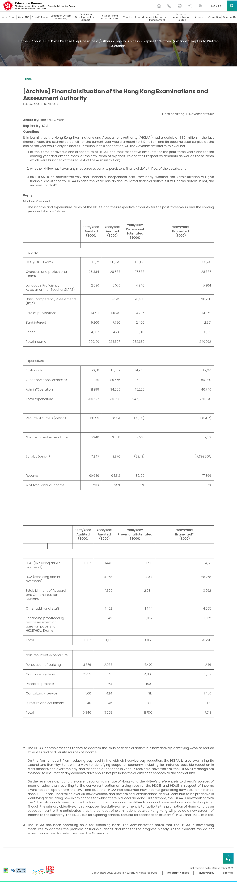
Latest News (8, 17)
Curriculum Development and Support (85, 17)
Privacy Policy (206, 873)
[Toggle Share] (190, 5)
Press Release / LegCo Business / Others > (82, 41)
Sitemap (228, 873)
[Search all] (232, 6)
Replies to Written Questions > (167, 41)
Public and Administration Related (181, 17)
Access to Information (208, 17)
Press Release (40, 17)
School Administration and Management (157, 17)
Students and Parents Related (110, 17)
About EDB (23, 17)
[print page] (179, 5)
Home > (24, 41)
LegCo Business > (129, 41)
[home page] (159, 5)
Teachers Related (133, 17)
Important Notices (178, 873)
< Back (27, 79)
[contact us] (169, 5)
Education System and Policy (61, 17)
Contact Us (229, 17)
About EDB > (40, 41)
